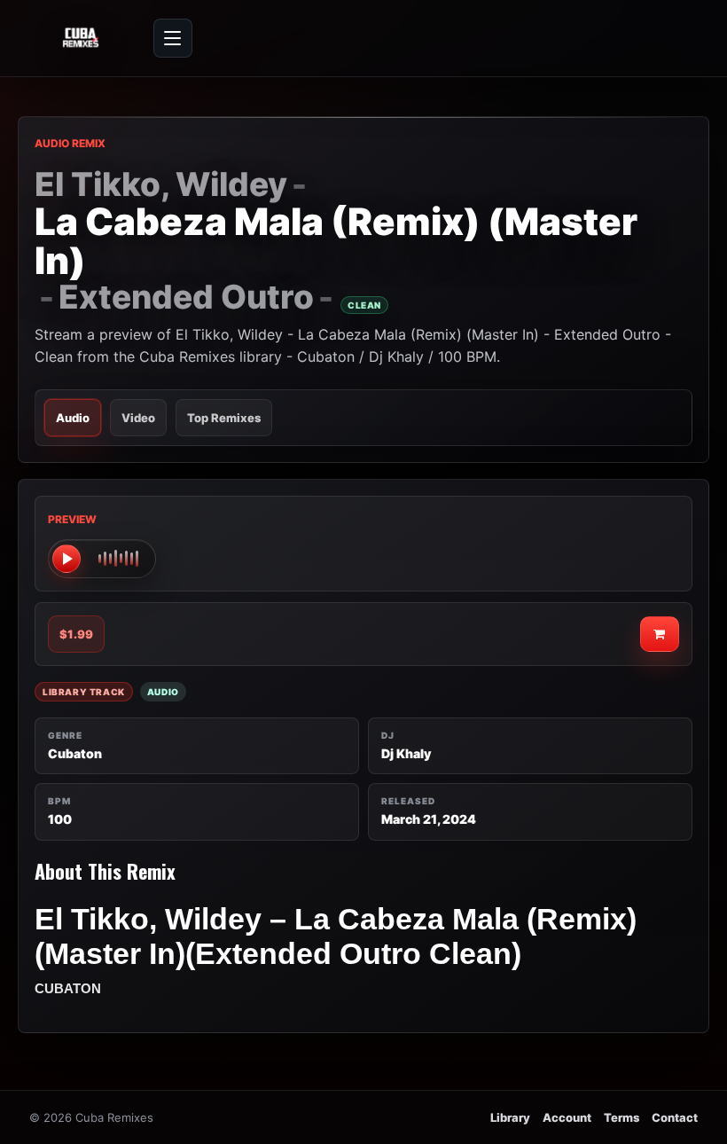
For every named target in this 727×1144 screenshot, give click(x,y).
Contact (675, 1117)
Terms (621, 1117)
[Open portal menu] (172, 38)
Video (138, 418)
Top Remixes (224, 418)
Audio (73, 418)
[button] (102, 558)
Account (567, 1117)
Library (510, 1117)
